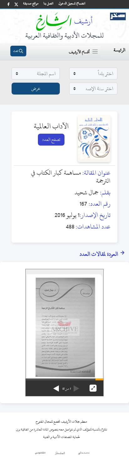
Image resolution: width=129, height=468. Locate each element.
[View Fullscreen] (93, 388)
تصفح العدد (51, 139)
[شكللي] (60, 454)
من (66, 389)
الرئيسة (119, 50)
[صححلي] (84, 454)
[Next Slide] (56, 386)
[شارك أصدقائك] (8, 4)
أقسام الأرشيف (79, 52)
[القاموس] (40, 454)
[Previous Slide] (76, 386)
